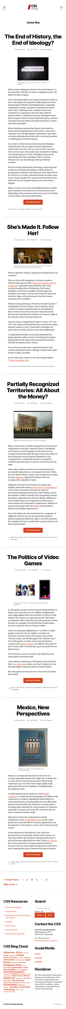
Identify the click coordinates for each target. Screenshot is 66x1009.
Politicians (6, 987)
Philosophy (13, 209)
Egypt (28, 960)
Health (25, 967)
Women (35, 366)
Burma (5, 955)
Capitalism (21, 209)
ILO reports (52, 840)
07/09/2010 (34, 403)
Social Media (24, 987)
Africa (19, 952)
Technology (9, 989)
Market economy (26, 974)
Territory (31, 537)
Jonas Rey (22, 49)
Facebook (38, 958)
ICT (18, 970)
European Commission (18, 962)
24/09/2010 (34, 240)
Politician (51, 366)
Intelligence (24, 970)
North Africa (7, 981)
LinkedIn (38, 962)
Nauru (26, 537)
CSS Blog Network (16, 1004)
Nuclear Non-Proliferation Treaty (14, 982)
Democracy (9, 959)
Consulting (20, 957)
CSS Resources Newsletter (15, 934)
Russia (45, 537)
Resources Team (12, 930)
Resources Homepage (13, 907)
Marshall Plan (7, 976)
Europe (6, 962)
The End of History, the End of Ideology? (33, 39)
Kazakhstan (15, 974)
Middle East (9, 978)
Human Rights (9, 969)
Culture (27, 209)
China (20, 955)
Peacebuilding (10, 984)
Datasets (9, 921)
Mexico (50, 862)
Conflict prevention (10, 957)
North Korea (18, 980)
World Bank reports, (33, 820)
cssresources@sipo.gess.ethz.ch (46, 941)
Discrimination (20, 960)
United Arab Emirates (9, 991)
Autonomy (25, 952)
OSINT (28, 982)
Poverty (33, 209)
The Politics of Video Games (33, 560)
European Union (12, 964)
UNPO (36, 506)
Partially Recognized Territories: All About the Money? (33, 390)
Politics (29, 366)
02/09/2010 (35, 570)
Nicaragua (20, 537)
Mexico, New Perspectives (33, 710)
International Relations (31, 862)
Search (40, 915)
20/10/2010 (34, 49)
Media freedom (17, 976)
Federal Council (43, 366)
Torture (21, 989)
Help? (50, 915)
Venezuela (13, 539)
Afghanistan (9, 952)
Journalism (6, 974)
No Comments (47, 49)
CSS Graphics (10, 926)
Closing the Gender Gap (18, 360)
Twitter (37, 954)
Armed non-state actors (49, 687)
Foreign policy (52, 537)
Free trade (6, 967)
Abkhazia (19, 477)
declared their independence (44, 487)
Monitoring (19, 978)
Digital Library (11, 911)
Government (14, 366)
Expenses (25, 965)
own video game (20, 664)
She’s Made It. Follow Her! (33, 230)
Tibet (17, 989)
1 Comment (47, 570)
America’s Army (27, 644)
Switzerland (23, 366)
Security (14, 987)
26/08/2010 (34, 720)
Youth (22, 862)
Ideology (39, 209)
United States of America (24, 687)
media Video (14, 689)
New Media (27, 978)
